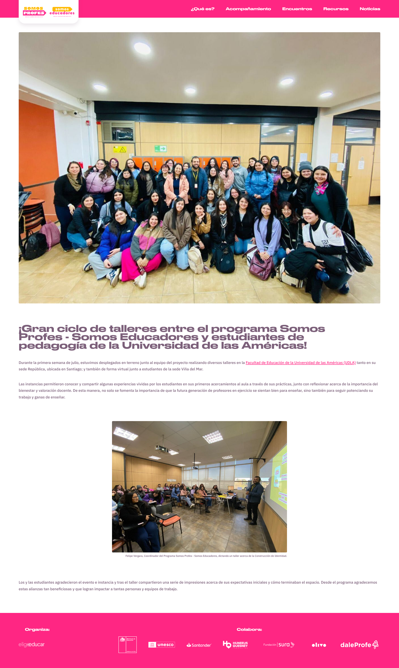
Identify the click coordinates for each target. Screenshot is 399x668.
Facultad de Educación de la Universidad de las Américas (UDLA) (301, 362)
